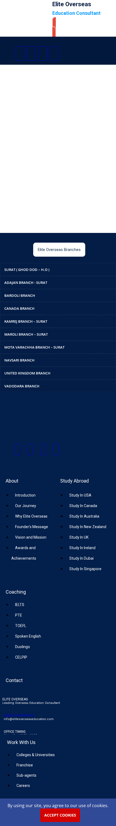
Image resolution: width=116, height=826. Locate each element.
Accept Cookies (60, 815)
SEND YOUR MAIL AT (19, 715)
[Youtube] (42, 53)
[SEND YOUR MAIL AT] (6, 709)
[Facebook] (20, 53)
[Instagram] (31, 53)
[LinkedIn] (54, 53)
